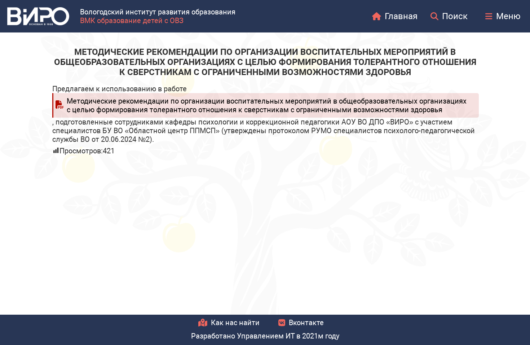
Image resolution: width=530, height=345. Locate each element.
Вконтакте (306, 322)
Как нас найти (235, 322)
